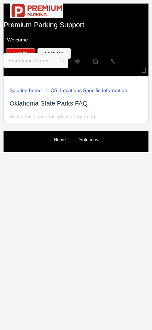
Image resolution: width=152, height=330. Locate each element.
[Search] (62, 60)
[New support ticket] (77, 61)
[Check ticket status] (95, 61)
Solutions (88, 139)
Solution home (26, 90)
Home (60, 139)
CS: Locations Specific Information (89, 90)
